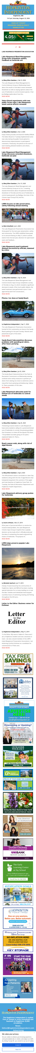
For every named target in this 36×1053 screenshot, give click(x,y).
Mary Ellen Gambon (10, 80)
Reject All (18, 1049)
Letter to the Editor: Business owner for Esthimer (18, 604)
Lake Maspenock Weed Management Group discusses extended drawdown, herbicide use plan (17, 154)
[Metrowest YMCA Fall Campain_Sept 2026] (18, 965)
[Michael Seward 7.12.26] (19, 37)
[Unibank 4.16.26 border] (18, 849)
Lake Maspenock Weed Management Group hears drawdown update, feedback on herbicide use (16, 58)
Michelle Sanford (9, 583)
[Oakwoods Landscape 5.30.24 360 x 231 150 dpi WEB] (18, 895)
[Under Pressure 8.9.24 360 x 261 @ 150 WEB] (18, 780)
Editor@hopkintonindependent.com (18, 1028)
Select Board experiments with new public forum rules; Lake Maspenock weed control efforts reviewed (16, 102)
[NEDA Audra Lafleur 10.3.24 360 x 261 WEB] (18, 988)
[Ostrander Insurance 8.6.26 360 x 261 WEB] (18, 757)
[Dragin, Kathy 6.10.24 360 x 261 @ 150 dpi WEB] (18, 734)
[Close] (34, 1033)
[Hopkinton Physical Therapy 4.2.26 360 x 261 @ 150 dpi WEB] (18, 919)
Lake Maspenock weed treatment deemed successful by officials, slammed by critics (18, 248)
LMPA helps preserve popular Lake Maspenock (15, 544)
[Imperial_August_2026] (18, 665)
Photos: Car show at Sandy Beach (15, 298)
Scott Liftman (8, 523)
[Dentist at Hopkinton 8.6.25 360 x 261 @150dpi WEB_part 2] (18, 826)
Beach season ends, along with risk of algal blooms (17, 444)
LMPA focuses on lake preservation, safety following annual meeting (16, 205)
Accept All (18, 1045)
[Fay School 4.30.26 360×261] (18, 872)
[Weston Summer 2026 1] (18, 803)
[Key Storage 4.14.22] (18, 942)
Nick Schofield (8, 226)
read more (6, 96)
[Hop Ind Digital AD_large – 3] (18, 688)
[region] (18, 1042)
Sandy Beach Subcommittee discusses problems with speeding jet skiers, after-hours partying (17, 342)
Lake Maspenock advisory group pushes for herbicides (17, 494)
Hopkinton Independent (12, 324)
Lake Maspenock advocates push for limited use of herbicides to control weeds (16, 393)
